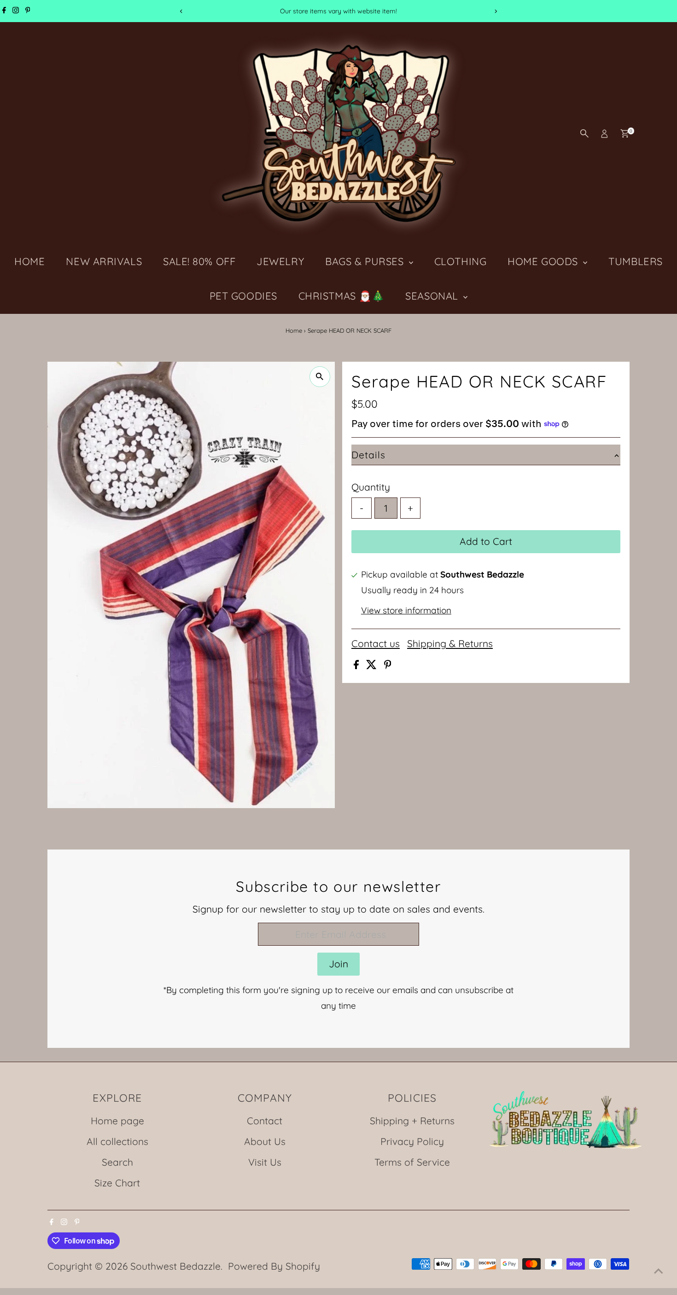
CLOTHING (460, 261)
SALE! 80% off (199, 261)
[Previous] (181, 11)
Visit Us (264, 1162)
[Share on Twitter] (372, 665)
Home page (117, 1121)
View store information (406, 610)
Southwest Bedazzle (175, 1266)
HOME (29, 261)
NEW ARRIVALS (104, 261)
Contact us (375, 643)
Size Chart (117, 1183)
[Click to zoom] (319, 376)
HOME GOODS (544, 261)
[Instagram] (15, 11)
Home (294, 330)
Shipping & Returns (450, 643)
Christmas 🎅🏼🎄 (341, 295)
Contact (264, 1121)
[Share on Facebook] (358, 665)
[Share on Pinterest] (387, 665)
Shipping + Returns (412, 1121)
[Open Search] (584, 133)
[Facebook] (4, 11)
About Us (265, 1141)
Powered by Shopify (274, 1266)
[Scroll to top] (658, 1269)
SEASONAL (433, 295)
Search (117, 1162)
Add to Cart (486, 541)
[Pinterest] (28, 11)
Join (338, 964)
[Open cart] (625, 133)
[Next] (495, 11)
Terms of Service (412, 1162)
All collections (117, 1141)
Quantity (370, 487)
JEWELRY (280, 261)
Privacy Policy (412, 1141)
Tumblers (635, 261)
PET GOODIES (243, 295)
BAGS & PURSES (366, 261)
